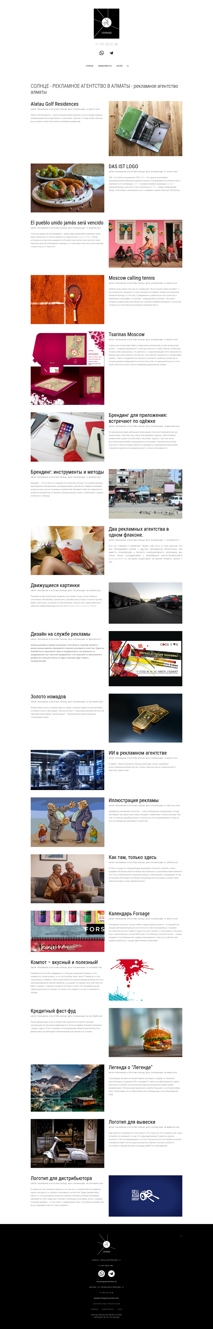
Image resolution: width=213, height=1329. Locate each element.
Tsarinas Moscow (127, 334)
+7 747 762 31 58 (106, 44)
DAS (143, 177)
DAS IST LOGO (123, 166)
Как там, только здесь (133, 857)
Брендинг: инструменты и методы (67, 472)
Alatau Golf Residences (55, 104)
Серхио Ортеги (84, 237)
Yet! (153, 187)
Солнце (89, 66)
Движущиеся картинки (55, 585)
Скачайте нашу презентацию (106, 1304)
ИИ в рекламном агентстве (138, 753)
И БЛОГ (119, 66)
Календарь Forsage (129, 914)
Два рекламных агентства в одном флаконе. (139, 532)
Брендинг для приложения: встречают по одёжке (138, 418)
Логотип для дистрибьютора (61, 1178)
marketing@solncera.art (106, 1298)
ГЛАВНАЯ (94, 1309)
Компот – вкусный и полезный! (64, 962)
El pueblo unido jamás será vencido (67, 223)
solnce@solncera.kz (106, 1282)
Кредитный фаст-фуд (53, 1011)
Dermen (170, 184)
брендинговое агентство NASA (81, 606)
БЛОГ (120, 1309)
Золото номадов (48, 697)
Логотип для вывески (132, 1122)
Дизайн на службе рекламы (60, 634)
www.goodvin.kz (117, 558)
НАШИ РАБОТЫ (105, 66)
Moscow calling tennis (132, 278)
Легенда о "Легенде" (130, 1067)
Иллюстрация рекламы (134, 800)
